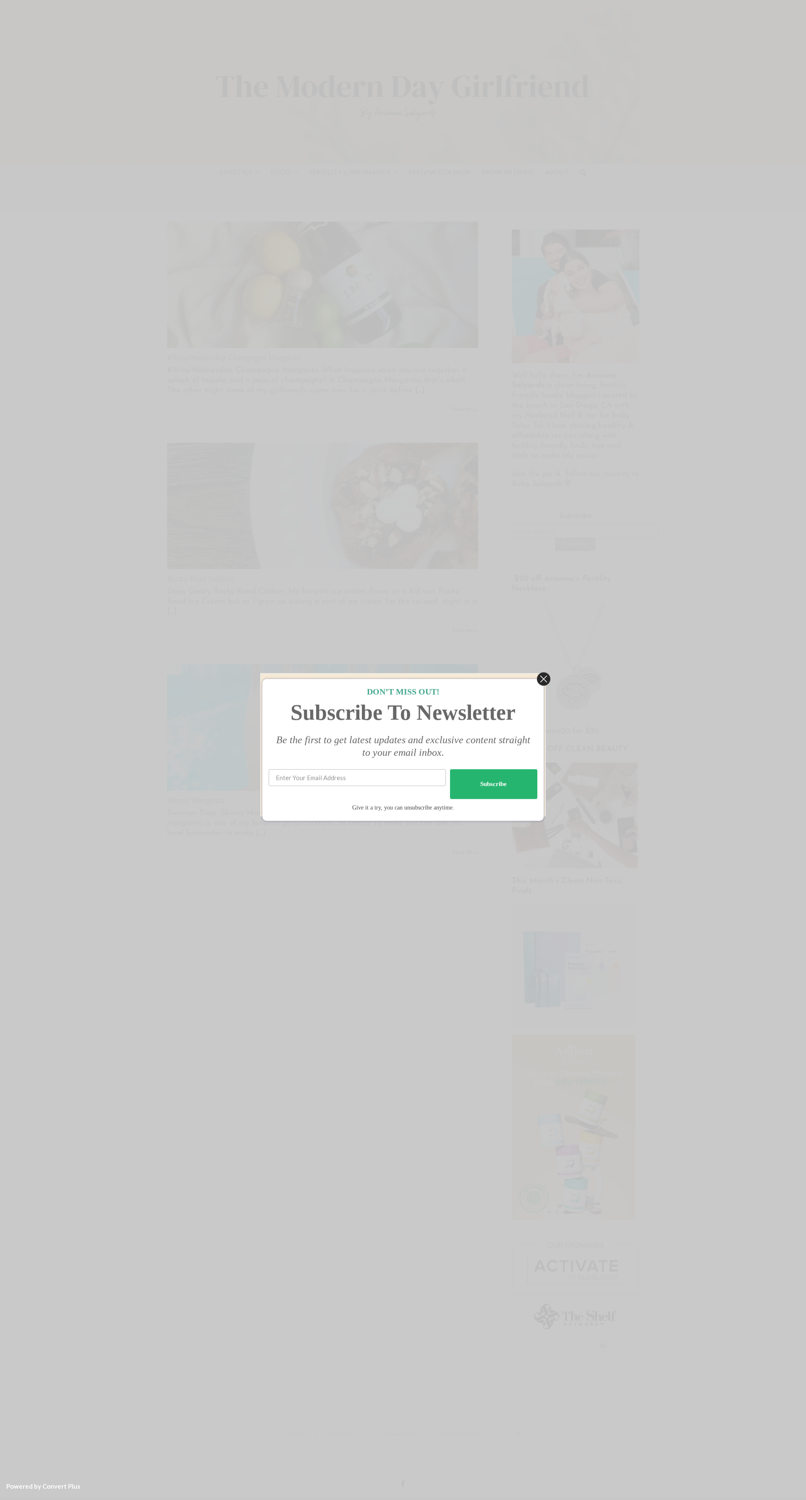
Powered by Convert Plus (43, 1486)
